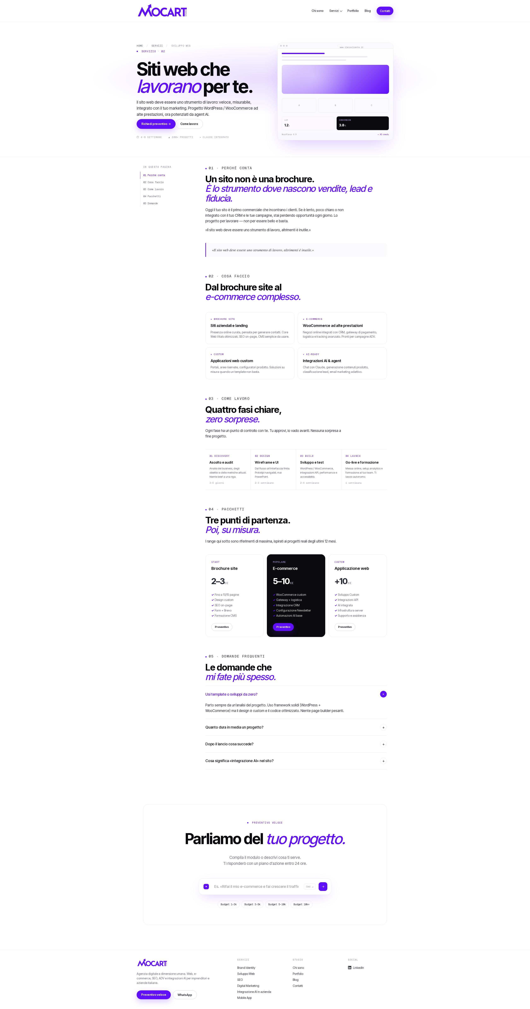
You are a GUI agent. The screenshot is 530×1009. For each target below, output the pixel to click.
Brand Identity (246, 967)
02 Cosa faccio (153, 182)
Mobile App (244, 997)
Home (140, 45)
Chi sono (318, 10)
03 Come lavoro (153, 189)
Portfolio (353, 10)
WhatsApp (185, 995)
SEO (240, 979)
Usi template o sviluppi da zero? (231, 694)
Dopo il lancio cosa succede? (229, 744)
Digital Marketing (248, 985)
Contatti (385, 11)
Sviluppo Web (246, 973)
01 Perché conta (154, 175)
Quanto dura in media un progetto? (234, 727)
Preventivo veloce (153, 994)
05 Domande (150, 203)
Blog (368, 10)
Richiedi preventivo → (156, 124)
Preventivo (222, 626)
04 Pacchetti (152, 196)
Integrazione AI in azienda (254, 991)
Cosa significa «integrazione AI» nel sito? (239, 761)
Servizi (334, 11)
